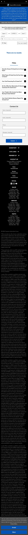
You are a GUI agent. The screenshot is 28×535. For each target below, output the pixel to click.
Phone (4, 125)
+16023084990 (14, 173)
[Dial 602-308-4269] (4, 1)
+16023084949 (14, 177)
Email (6, 117)
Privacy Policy (13, 523)
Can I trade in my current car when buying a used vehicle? (12, 92)
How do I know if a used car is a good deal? (13, 69)
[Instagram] (14, 184)
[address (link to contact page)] (1, 1)
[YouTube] (16, 184)
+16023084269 (14, 168)
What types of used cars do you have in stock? (12, 75)
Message (7, 132)
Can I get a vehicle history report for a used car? (12, 99)
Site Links (13, 151)
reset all (3, 36)
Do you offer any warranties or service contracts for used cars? (13, 86)
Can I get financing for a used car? (12, 81)
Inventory (13, 148)
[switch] (26, 1)
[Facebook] (11, 184)
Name (7, 110)
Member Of (13, 155)
